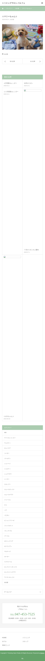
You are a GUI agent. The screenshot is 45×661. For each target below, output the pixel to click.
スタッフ (25, 641)
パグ (5, 510)
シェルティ (7, 469)
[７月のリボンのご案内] (32, 168)
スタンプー (7, 484)
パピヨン (6, 515)
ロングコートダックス (10, 567)
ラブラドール (8, 562)
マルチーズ (7, 551)
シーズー (6, 479)
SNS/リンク (6, 645)
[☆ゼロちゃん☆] (12, 335)
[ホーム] (3, 8)
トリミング (26, 637)
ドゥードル (7, 500)
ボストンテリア (8, 541)
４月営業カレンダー (10, 83)
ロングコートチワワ (10, 572)
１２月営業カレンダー (11, 91)
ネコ (5, 505)
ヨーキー (6, 556)
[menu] (42, 3)
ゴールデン (7, 458)
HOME (4, 637)
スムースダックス (9, 489)
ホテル (4, 641)
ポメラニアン (8, 546)
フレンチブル (8, 531)
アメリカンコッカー (10, 438)
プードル (6, 536)
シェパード (7, 463)
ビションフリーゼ (9, 520)
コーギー (6, 453)
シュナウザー (8, 474)
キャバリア (7, 448)
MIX (5, 432)
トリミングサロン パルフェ (13, 3)
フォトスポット (8, 525)
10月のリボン (28, 83)
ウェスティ (7, 443)
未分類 (12, 19)
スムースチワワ (8, 494)
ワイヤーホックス (9, 577)
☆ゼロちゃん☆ (9, 416)
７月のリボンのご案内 (31, 250)
